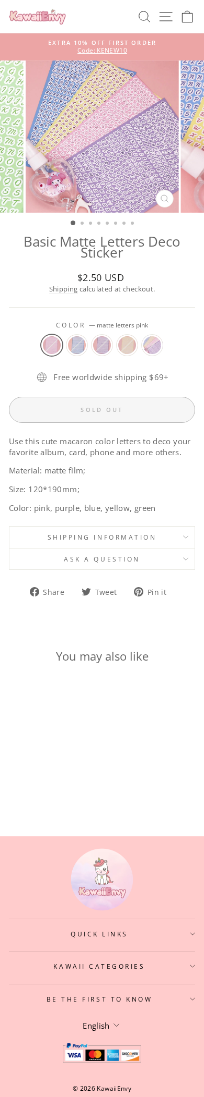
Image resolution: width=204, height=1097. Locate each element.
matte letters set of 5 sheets (152, 345)
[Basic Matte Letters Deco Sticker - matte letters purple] (44, 787)
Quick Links (99, 934)
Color (102, 325)
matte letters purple (102, 345)
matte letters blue (76, 345)
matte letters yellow (127, 345)
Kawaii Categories (99, 966)
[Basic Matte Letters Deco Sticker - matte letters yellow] (56, 787)
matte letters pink (51, 345)
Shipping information (102, 537)
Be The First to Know (100, 999)
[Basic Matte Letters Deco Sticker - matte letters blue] (32, 787)
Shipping (63, 289)
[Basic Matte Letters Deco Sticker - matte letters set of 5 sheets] (68, 787)
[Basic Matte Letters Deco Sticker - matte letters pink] (20, 787)
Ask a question (102, 559)
